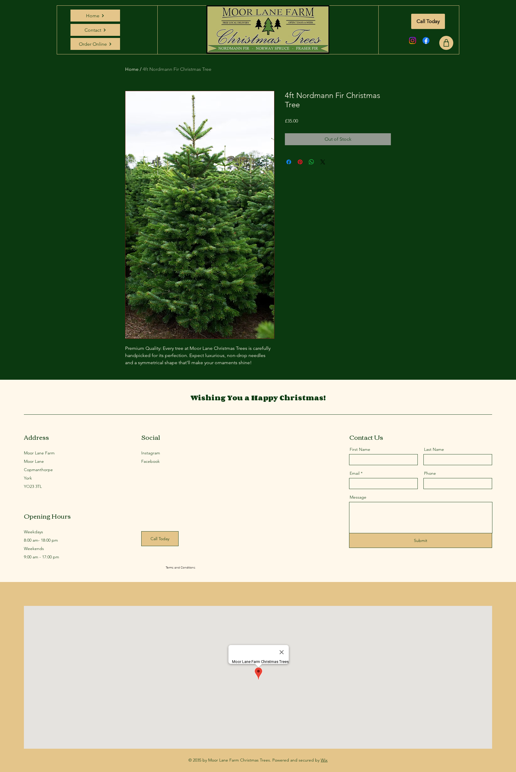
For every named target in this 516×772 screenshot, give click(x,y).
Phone (430, 473)
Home (132, 69)
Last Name (434, 449)
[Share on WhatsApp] (311, 162)
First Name (360, 449)
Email (355, 473)
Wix (324, 760)
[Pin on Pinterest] (300, 162)
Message (358, 497)
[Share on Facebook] (288, 162)
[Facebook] (426, 40)
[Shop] (446, 43)
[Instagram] (412, 40)
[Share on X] (322, 162)
